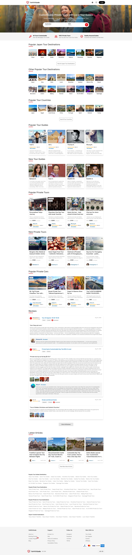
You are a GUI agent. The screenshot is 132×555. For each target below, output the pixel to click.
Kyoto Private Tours (45, 489)
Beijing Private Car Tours (49, 508)
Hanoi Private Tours (46, 496)
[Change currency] (92, 2)
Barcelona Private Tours (61, 493)
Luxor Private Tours (56, 491)
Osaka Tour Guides (56, 476)
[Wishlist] (96, 2)
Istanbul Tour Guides (79, 479)
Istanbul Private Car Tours (35, 506)
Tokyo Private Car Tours (35, 502)
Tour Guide (88, 534)
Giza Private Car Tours (48, 504)
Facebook (69, 536)
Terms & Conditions (53, 538)
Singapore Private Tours (74, 496)
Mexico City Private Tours (35, 493)
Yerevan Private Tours (34, 496)
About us (31, 534)
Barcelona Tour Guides (45, 481)
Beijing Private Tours (86, 493)
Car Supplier (89, 536)
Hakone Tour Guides (80, 476)
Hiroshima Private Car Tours (78, 502)
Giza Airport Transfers (62, 516)
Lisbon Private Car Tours (35, 508)
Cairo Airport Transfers (75, 516)
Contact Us (50, 534)
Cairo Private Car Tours (62, 504)
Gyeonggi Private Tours (88, 496)
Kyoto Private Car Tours (49, 502)
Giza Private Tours (33, 491)
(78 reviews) (43, 384)
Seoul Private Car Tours (35, 504)
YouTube (69, 538)
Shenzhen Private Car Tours (90, 504)
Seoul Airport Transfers (48, 516)
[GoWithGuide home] (33, 2)
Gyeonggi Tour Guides (62, 483)
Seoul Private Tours (96, 489)
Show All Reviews (66, 424)
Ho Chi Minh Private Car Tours (94, 508)
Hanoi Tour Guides (93, 481)
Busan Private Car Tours (67, 506)
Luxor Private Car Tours (75, 504)
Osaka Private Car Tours (63, 502)
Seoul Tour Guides (92, 476)
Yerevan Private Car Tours (64, 508)
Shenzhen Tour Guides (67, 479)
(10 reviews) (45, 339)
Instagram (69, 534)
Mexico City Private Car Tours (51, 506)
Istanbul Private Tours (82, 491)
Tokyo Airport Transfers (35, 516)
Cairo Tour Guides (43, 479)
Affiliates (88, 540)
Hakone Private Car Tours (93, 502)
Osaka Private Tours (57, 489)
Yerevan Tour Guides (81, 481)
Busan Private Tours (49, 493)
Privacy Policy (51, 540)
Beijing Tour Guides (69, 481)
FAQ (49, 536)
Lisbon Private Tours (74, 493)
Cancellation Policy (53, 543)
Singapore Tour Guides (49, 483)
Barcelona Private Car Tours (82, 506)
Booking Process (33, 536)
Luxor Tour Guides (54, 479)
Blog (30, 540)
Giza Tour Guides (33, 479)
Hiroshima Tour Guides (68, 476)
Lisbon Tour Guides (58, 481)
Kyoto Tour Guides (45, 476)
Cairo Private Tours (45, 491)
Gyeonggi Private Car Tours (52, 510)
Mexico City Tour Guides (92, 479)
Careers (88, 538)
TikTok (68, 540)
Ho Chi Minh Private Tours (60, 496)
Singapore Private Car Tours (36, 510)
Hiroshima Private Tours (70, 489)
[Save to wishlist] (45, 131)
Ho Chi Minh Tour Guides (35, 483)
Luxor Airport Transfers (89, 516)
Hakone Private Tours (83, 489)
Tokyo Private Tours (34, 489)
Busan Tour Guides (33, 481)
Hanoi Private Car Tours (78, 508)
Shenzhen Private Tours (69, 491)
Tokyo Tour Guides (33, 476)
